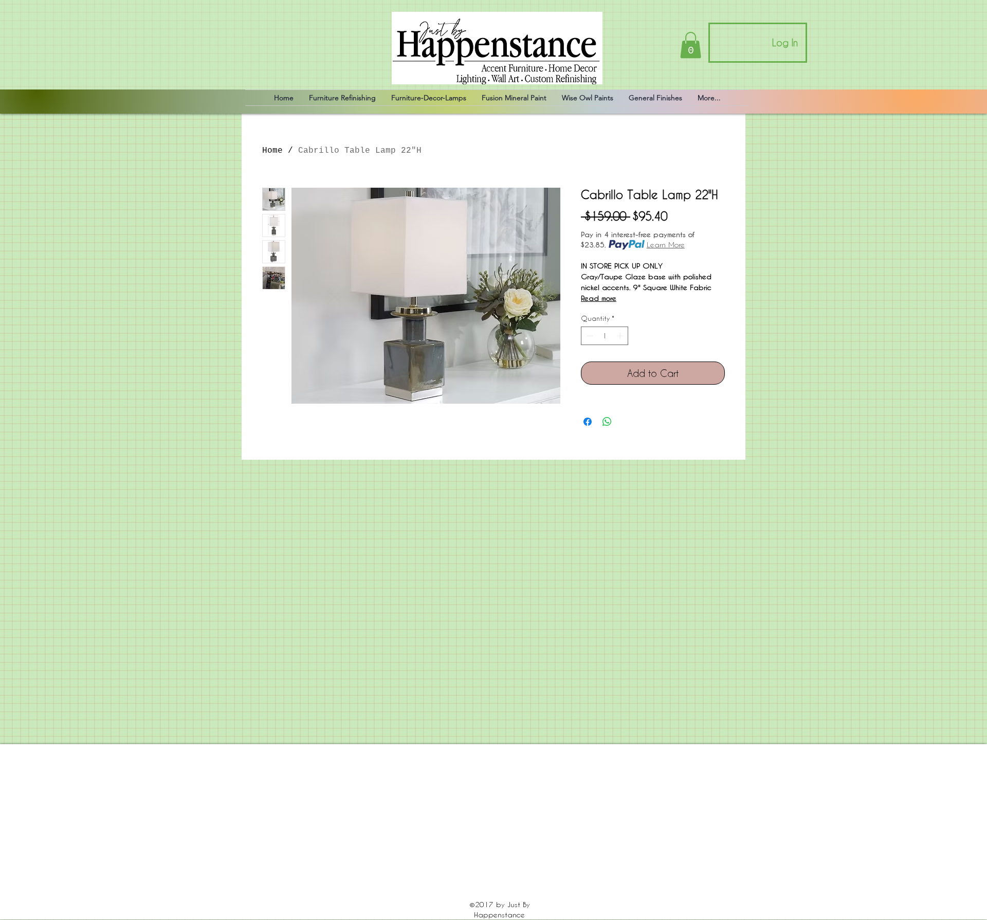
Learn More (666, 244)
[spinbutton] (605, 336)
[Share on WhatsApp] (607, 422)
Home (272, 150)
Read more (598, 298)
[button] (691, 45)
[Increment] (621, 336)
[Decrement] (588, 336)
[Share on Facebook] (587, 422)
